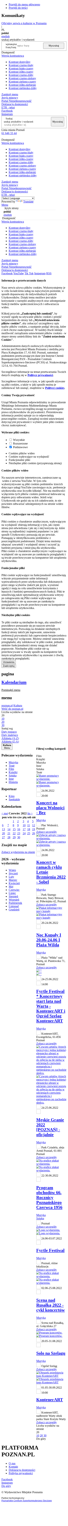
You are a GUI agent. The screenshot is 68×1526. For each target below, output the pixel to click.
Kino (12, 796)
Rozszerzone (20, 443)
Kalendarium (13, 682)
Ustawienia (8, 662)
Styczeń (13, 873)
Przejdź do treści (18, 7)
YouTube (18, 273)
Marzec (13, 880)
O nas (12, 1463)
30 (18, 837)
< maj (4, 813)
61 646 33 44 (9, 133)
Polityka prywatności (21, 1473)
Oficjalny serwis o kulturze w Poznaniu (24, 23)
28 (8, 837)
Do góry (41, 1438)
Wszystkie (19, 439)
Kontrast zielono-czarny (22, 81)
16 (18, 829)
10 (24, 825)
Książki (13, 772)
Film (11, 768)
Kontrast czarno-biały (21, 65)
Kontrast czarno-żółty (21, 75)
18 (28, 829)
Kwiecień (14, 883)
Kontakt (13, 1466)
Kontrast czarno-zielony (22, 78)
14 (8, 829)
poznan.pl (7, 705)
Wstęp (12, 870)
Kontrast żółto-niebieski (22, 84)
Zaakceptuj (9, 666)
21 (8, 833)
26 (33, 833)
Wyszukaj (54, 45)
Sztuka (13, 775)
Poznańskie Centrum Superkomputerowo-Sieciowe (26, 1500)
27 (3, 837)
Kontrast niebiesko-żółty (23, 88)
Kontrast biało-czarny (21, 68)
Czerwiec (14, 889)
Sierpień (13, 896)
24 (24, 833)
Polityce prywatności (40, 375)
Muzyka (13, 762)
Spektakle (14, 799)
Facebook (7, 110)
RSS (48, 273)
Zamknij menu (9, 94)
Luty (11, 876)
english (5, 36)
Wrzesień (14, 899)
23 (18, 833)
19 (33, 829)
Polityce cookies (54, 387)
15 (14, 829)
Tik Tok (29, 273)
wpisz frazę (14, 46)
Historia (13, 782)
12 (33, 825)
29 (14, 837)
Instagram (7, 114)
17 (24, 829)
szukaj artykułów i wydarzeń (18, 121)
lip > (30, 813)
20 (3, 833)
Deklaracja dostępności (22, 1469)
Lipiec (12, 893)
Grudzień (14, 909)
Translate (28, 201)
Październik (15, 902)
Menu (4, 204)
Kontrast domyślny (19, 61)
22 (14, 833)
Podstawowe (20, 447)
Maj (11, 886)
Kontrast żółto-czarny (21, 71)
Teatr (12, 765)
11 (28, 825)
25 (28, 833)
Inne (11, 778)
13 (3, 829)
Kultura (17, 705)
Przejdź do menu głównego (24, 4)
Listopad (14, 906)
